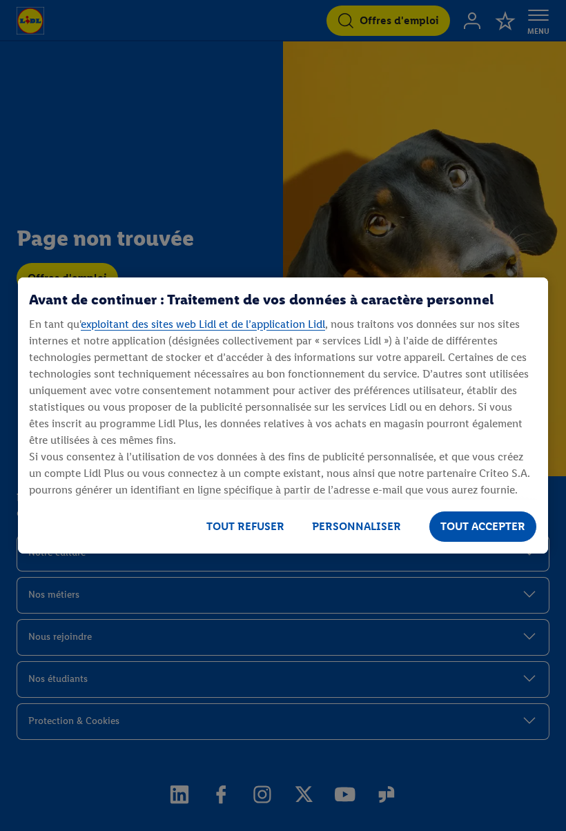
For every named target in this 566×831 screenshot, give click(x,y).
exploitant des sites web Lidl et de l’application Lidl (203, 324)
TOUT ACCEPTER (482, 526)
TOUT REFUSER (245, 526)
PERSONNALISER (356, 526)
